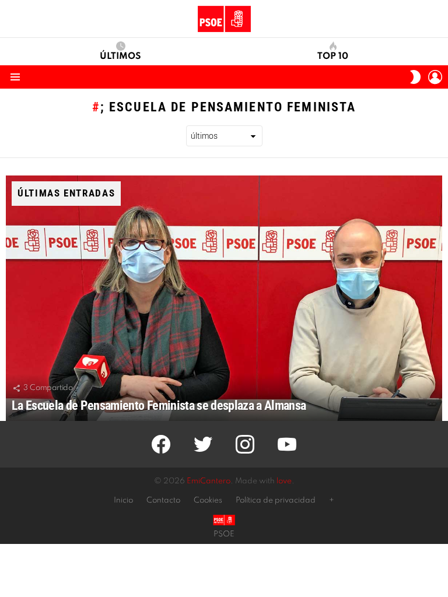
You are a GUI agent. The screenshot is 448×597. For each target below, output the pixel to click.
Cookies (208, 500)
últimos (120, 56)
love (284, 481)
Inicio (123, 500)
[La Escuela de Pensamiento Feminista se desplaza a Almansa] (224, 298)
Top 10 (332, 56)
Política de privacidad (276, 500)
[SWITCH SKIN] (415, 77)
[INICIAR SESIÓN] (435, 77)
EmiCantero (208, 481)
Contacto (163, 500)
